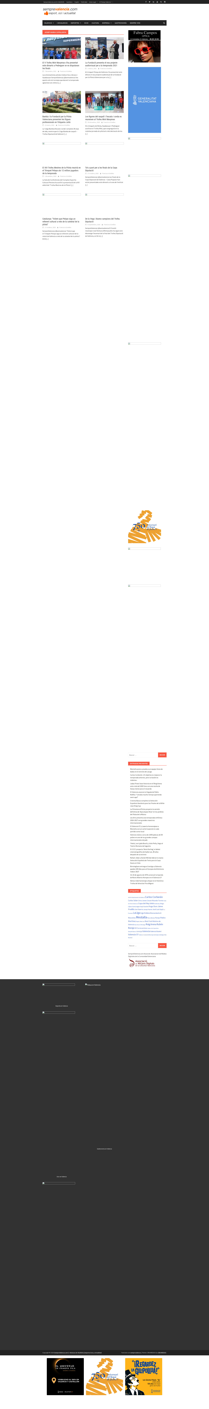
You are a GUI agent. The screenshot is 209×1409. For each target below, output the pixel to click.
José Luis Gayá (158, 909)
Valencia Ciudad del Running (146, 935)
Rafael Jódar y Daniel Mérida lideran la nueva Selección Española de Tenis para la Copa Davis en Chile (146, 860)
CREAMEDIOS (162, 1353)
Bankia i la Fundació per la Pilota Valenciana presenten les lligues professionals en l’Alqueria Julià (56, 119)
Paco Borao (151, 918)
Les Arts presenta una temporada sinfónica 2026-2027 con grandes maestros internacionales (146, 820)
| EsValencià (62, 23)
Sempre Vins (135, 23)
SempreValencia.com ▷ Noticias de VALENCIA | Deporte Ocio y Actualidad (78, 1353)
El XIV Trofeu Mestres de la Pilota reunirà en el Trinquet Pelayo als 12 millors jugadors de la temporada (61, 170)
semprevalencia (135, 1353)
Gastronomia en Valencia (104, 1149)
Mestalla (141, 917)
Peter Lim (142, 921)
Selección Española (153, 928)
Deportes (75, 23)
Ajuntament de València (138, 897)
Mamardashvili (155, 913)
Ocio (86, 23)
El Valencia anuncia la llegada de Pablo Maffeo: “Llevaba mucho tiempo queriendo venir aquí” (146, 794)
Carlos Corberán (154, 897)
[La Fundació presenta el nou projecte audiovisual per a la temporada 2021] (104, 48)
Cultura (95, 23)
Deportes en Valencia (62, 1006)
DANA (152, 903)
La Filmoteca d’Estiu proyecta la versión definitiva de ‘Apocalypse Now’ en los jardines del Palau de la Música (147, 811)
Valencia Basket (155, 931)
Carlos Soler (133, 900)
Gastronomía (121, 23)
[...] (59, 83)
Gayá (141, 906)
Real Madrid (137, 924)
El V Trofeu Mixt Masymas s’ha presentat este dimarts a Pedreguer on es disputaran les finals (60, 65)
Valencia (146, 931)
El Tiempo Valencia (105, 2)
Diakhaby (157, 903)
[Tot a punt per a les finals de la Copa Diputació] (104, 153)
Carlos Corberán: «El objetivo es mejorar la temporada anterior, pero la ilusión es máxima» (146, 777)
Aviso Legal (92, 2)
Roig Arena (151, 924)
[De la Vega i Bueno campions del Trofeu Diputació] (104, 204)
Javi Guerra (139, 909)
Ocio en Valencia (62, 1177)
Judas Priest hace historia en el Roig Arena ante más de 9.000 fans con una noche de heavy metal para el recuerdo (146, 786)
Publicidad (84, 2)
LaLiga (136, 912)
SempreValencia (132, 931)
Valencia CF (133, 934)
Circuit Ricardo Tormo (155, 900)
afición (130, 897)
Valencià (48, 23)
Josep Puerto (147, 909)
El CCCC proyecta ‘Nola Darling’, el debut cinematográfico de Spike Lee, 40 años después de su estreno (145, 852)
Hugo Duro (153, 906)
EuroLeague (136, 906)
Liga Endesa (145, 913)
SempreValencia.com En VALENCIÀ (54, 2)
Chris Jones (142, 901)
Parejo (157, 918)
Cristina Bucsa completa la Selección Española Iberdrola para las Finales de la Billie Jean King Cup (147, 803)
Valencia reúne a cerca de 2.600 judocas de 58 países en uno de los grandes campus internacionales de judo (146, 837)
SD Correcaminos (141, 928)
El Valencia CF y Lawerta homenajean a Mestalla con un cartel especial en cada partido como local (144, 829)
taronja (139, 931)
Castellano (69, 2)
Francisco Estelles (66, 71)
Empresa (106, 23)
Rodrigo (143, 924)
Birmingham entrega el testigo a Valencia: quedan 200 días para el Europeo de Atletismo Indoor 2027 (147, 869)
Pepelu (137, 921)
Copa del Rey (143, 903)
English (77, 2)
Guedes (146, 906)
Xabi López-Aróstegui (158, 935)
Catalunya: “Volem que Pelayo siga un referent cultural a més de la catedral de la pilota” (60, 221)
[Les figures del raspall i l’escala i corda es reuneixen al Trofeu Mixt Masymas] (104, 102)
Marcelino (132, 918)
